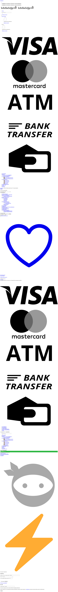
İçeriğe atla (1, 0)
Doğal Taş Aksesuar (6, 202)
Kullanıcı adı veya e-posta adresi (6, 575)
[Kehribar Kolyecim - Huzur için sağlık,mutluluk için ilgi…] (17, 9)
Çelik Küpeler (6, 182)
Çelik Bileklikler (7, 180)
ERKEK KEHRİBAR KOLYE (9, 178)
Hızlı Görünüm (2, 275)
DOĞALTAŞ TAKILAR (5, 201)
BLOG (3, 447)
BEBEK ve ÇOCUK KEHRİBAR (7, 436)
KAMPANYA (4, 206)
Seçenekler (1, 279)
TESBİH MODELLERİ (5, 184)
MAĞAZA (3, 174)
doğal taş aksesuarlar (8, 203)
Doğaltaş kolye (6, 204)
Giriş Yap (6, 581)
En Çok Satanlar (4, 205)
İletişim (3, 430)
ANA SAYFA (4, 173)
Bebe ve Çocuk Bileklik (7, 437)
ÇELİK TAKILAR (4, 179)
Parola (2, 576)
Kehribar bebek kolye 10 (3, 277)
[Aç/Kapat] (9, 210)
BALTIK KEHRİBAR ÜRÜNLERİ (7, 194)
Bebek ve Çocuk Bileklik (5, 195)
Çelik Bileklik (5, 198)
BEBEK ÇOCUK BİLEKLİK (8, 196)
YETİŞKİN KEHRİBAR (5, 176)
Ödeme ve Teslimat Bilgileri (6, 429)
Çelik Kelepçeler (7, 181)
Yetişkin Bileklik (4, 209)
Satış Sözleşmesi (4, 427)
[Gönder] (2, 13)
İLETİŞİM (3, 186)
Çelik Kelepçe (6, 199)
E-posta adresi (3, 586)
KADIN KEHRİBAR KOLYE (9, 177)
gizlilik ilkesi (28, 589)
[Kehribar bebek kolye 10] (4, 215)
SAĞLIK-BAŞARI (4, 207)
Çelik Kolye (6, 183)
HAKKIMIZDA (4, 426)
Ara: (2, 12)
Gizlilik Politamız (4, 428)
